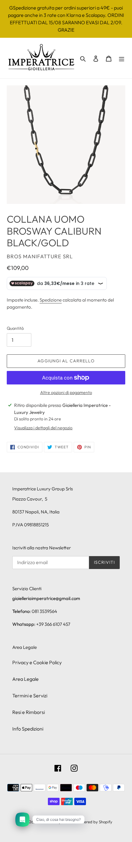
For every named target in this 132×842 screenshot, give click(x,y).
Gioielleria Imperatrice (56, 821)
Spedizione (51, 300)
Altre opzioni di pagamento (66, 392)
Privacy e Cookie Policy (37, 662)
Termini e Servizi (29, 695)
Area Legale (25, 679)
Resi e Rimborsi (28, 712)
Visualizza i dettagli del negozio (43, 428)
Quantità (15, 328)
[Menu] (121, 58)
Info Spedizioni (27, 729)
